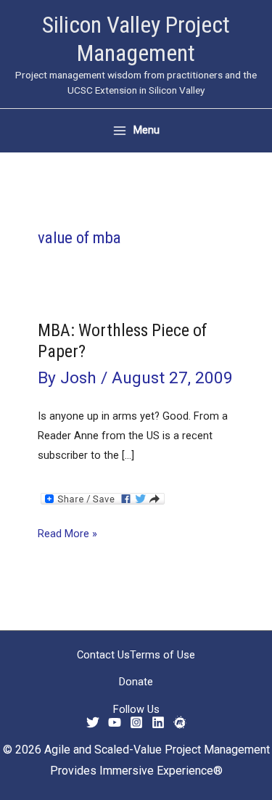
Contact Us (103, 654)
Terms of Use (162, 654)
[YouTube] (114, 722)
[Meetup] (179, 722)
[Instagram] (136, 722)
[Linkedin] (158, 722)
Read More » (67, 535)
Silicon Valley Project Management (136, 39)
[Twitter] (92, 722)
